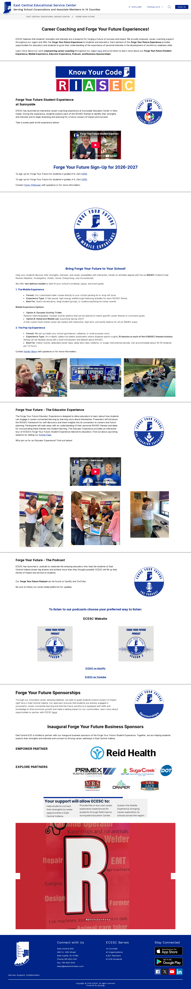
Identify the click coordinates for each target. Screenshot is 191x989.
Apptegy (101, 985)
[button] (86, 919)
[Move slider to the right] (173, 876)
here (100, 51)
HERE (84, 174)
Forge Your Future (85, 17)
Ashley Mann (30, 351)
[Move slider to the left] (18, 876)
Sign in (182, 7)
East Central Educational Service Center (48, 17)
